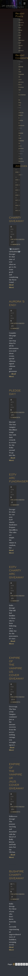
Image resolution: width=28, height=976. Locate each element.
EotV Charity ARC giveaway (16, 572)
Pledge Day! (15, 392)
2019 (16, 190)
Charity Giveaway (16, 219)
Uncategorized (17, 239)
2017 (16, 200)
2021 (16, 180)
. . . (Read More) (12, 284)
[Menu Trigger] (24, 3)
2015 (16, 210)
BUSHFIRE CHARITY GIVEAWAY (16, 874)
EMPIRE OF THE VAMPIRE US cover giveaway (21, 74)
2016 (16, 205)
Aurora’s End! (16, 303)
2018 (16, 195)
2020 (16, 185)
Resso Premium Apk (21, 87)
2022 (16, 172)
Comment (15, 505)
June (20, 174)
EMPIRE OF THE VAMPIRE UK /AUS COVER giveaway (16, 776)
